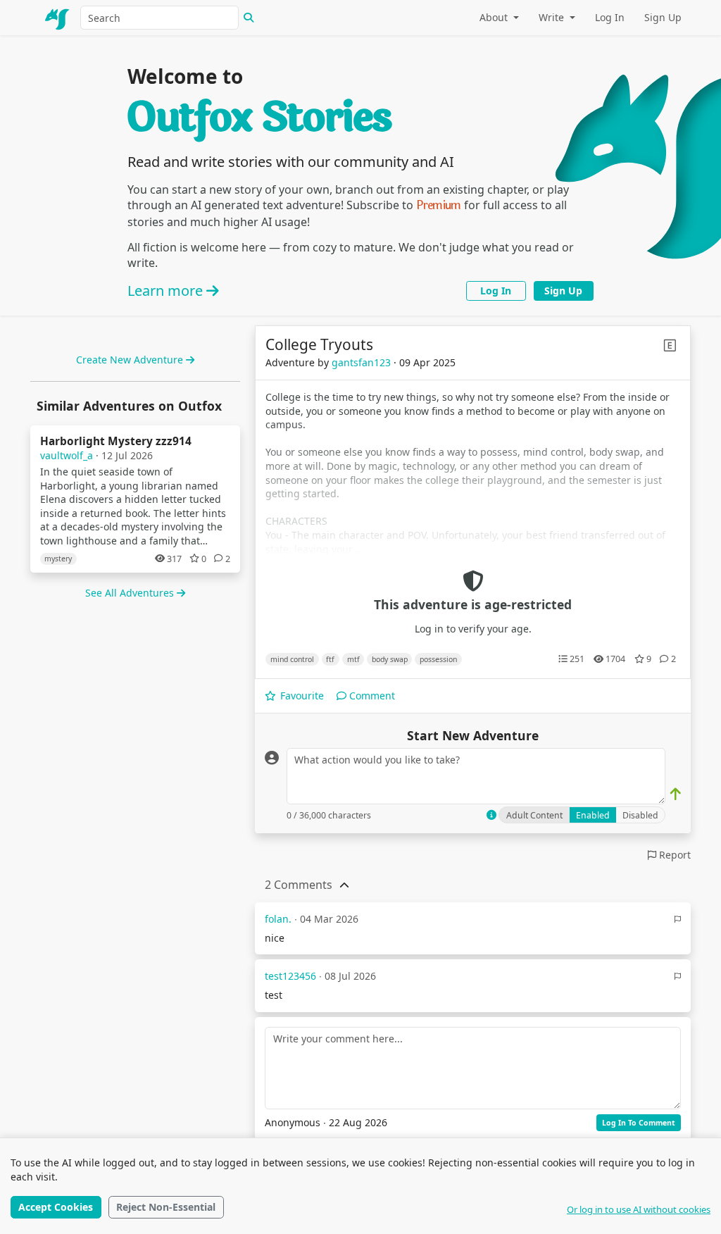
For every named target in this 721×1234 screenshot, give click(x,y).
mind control (292, 659)
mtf (353, 659)
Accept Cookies (55, 1207)
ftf (330, 659)
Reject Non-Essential (165, 1207)
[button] (298, 885)
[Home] (57, 18)
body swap (390, 659)
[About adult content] (491, 815)
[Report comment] (678, 919)
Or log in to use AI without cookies (638, 1209)
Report (673, 854)
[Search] (248, 18)
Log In (610, 17)
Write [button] (553, 17)
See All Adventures (131, 592)
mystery (58, 558)
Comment (370, 695)
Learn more (166, 290)
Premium (438, 205)
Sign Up (663, 17)
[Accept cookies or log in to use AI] (675, 794)
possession (438, 659)
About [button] (494, 17)
